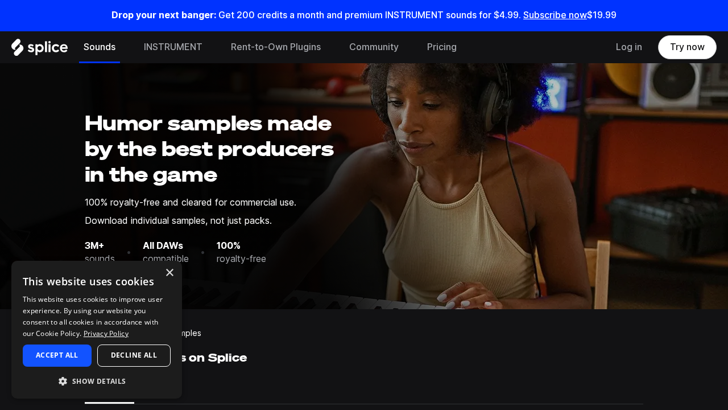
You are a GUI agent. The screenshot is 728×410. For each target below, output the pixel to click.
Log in (629, 47)
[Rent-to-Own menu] (329, 47)
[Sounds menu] (124, 47)
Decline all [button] (134, 355)
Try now (687, 47)
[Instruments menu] (211, 47)
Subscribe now (555, 15)
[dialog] (96, 330)
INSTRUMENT (173, 47)
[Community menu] (407, 47)
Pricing (442, 47)
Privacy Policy (106, 333)
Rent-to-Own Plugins (276, 47)
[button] (97, 380)
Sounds (99, 47)
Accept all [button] (57, 355)
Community (374, 47)
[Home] (39, 50)
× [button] (169, 273)
